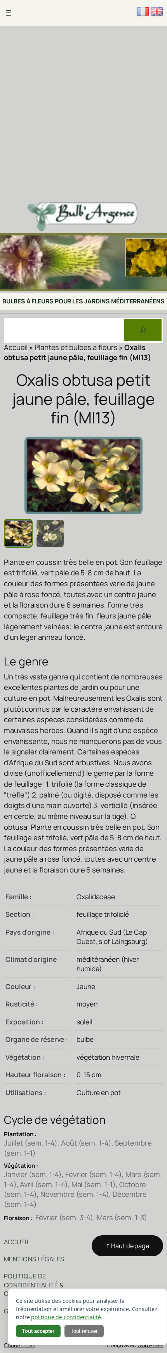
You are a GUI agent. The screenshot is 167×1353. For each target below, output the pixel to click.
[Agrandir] (157, 243)
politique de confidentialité (66, 1317)
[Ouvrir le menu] (8, 12)
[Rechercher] (143, 330)
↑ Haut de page (127, 1246)
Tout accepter (38, 1331)
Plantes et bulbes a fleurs (76, 347)
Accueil (16, 347)
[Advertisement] (83, 113)
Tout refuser (84, 1331)
